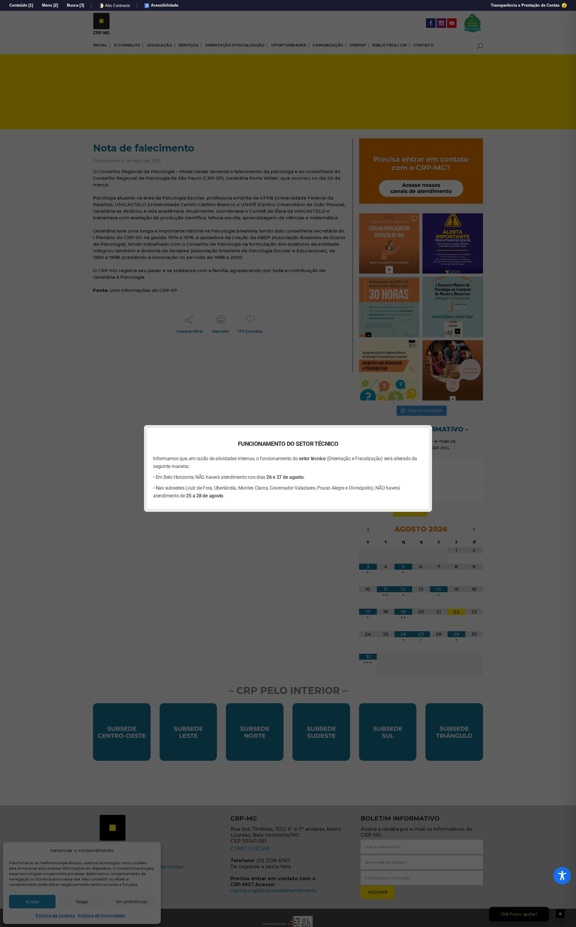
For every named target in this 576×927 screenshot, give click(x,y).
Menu (50, 5)
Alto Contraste (114, 5)
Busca (75, 5)
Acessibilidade (161, 5)
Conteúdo (21, 5)
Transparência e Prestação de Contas (526, 5)
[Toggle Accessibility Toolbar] (562, 875)
